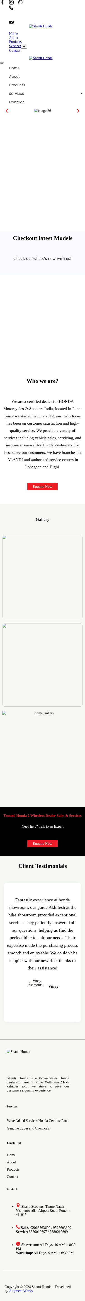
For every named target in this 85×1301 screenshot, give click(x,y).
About (13, 38)
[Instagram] (11, 2)
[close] (2, 63)
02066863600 (27, 8)
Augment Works (21, 1291)
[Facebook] (2, 2)
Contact (14, 50)
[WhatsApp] (20, 2)
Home (13, 34)
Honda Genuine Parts (53, 1121)
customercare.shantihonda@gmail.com (44, 22)
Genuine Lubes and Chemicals (28, 1128)
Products (15, 42)
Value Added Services (22, 1121)
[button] (7, 111)
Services (15, 46)
